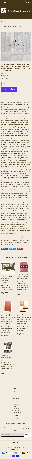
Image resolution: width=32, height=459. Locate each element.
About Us (16, 418)
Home (3, 21)
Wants (16, 406)
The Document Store (16, 412)
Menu (5, 2)
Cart (29, 2)
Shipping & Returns (16, 396)
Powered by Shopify (15, 449)
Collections (16, 408)
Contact (16, 391)
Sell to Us (16, 398)
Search (16, 404)
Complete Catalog (16, 410)
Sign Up (27, 434)
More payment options (9, 94)
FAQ (16, 394)
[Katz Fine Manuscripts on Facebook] (14, 443)
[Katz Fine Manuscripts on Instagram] (17, 443)
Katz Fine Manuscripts (17, 447)
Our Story (16, 421)
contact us (19, 237)
